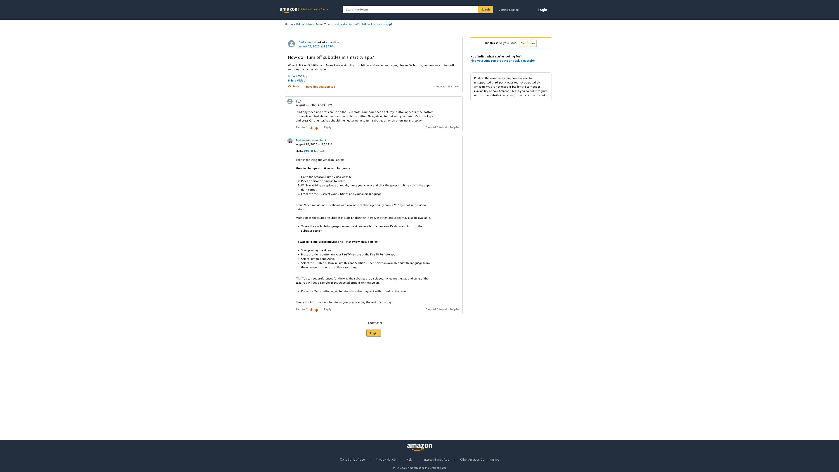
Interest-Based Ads (436, 459)
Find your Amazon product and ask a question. (503, 60)
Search (485, 9)
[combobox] (418, 9)
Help (409, 459)
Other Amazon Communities (479, 459)
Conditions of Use (352, 459)
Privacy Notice (385, 459)
